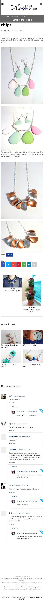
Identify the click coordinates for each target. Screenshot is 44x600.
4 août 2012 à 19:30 (19, 396)
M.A (10, 396)
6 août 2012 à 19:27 (22, 485)
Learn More (18, 20)
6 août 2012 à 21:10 (30, 501)
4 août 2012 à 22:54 (20, 424)
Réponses (15, 407)
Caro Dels (6, 31)
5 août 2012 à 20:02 (23, 437)
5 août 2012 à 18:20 (30, 412)
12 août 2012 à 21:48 (31, 533)
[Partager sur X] (8, 264)
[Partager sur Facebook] (3, 264)
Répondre (12, 403)
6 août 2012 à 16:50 (25, 449)
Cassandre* (13, 449)
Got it (29, 20)
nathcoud (13, 436)
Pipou (11, 424)
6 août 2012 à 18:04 (30, 471)
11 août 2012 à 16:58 (23, 513)
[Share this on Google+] (13, 264)
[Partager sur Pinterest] (34, 264)
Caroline (12, 485)
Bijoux (10, 255)
